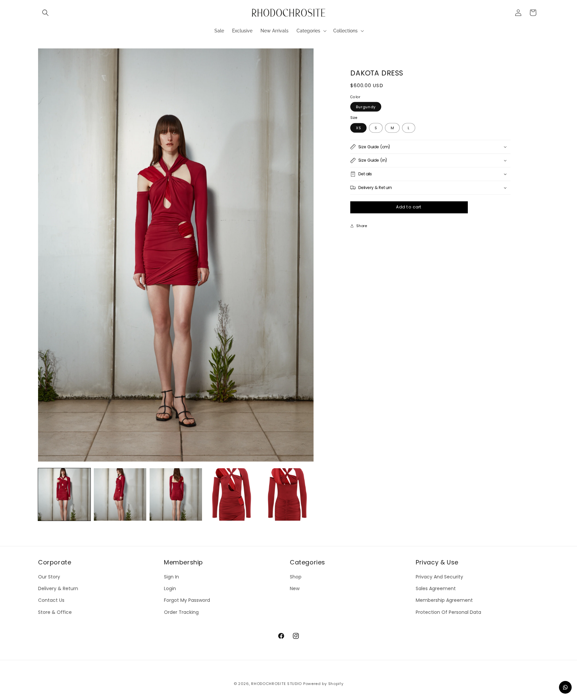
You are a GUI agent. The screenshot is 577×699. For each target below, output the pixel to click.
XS (358, 127)
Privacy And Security (439, 577)
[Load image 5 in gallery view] (287, 494)
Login (170, 588)
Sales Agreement (436, 588)
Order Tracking (181, 612)
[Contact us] (565, 687)
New (295, 588)
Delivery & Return (58, 588)
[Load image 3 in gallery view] (176, 494)
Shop (296, 577)
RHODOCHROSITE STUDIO (276, 683)
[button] (45, 12)
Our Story (49, 577)
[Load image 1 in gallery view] (64, 494)
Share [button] (361, 225)
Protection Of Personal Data (448, 612)
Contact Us (51, 600)
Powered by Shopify (323, 683)
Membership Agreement (444, 600)
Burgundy (366, 107)
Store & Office (55, 612)
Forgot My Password (187, 600)
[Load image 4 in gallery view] (231, 494)
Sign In (171, 577)
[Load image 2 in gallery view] (120, 494)
